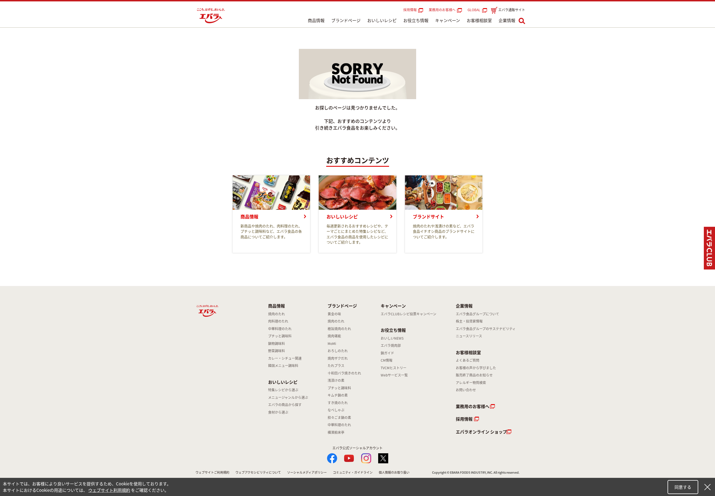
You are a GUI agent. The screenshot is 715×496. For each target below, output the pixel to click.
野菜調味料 (276, 350)
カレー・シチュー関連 (285, 358)
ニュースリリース (469, 335)
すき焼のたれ (338, 402)
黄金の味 (334, 313)
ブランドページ (346, 20)
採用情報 (410, 9)
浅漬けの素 (336, 380)
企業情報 (507, 20)
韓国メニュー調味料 (283, 365)
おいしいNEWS (392, 338)
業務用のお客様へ (442, 9)
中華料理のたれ (280, 328)
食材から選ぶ (278, 412)
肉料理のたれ (278, 321)
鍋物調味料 (276, 343)
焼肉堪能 (334, 335)
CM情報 (386, 360)
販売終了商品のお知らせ (474, 375)
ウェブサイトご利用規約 (212, 472)
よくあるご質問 (467, 360)
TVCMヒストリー (393, 367)
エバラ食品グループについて (477, 313)
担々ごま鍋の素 (339, 417)
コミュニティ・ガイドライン (353, 472)
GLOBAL (475, 9)
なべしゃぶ (336, 409)
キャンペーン (447, 20)
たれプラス (336, 365)
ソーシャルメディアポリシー (307, 472)
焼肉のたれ (276, 313)
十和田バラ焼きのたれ (344, 373)
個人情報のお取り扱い (394, 472)
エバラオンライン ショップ (481, 432)
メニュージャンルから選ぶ (288, 397)
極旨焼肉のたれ (339, 328)
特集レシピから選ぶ (283, 389)
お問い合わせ (466, 389)
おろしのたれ (338, 350)
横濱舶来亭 (336, 432)
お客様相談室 (479, 20)
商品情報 (316, 20)
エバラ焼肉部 (391, 345)
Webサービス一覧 (394, 375)
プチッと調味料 (280, 335)
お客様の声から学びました (476, 367)
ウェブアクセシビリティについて (258, 472)
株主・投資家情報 (469, 321)
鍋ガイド (387, 353)
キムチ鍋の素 (338, 395)
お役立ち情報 (415, 20)
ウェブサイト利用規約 (109, 490)
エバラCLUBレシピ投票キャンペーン (408, 313)
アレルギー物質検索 (471, 382)
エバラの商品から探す (285, 404)
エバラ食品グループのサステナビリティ (486, 328)
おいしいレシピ (382, 20)
